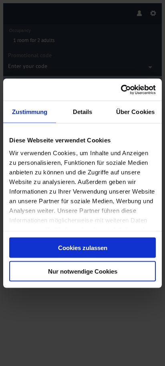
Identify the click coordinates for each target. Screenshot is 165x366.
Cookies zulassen (82, 247)
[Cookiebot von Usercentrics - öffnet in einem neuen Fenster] (121, 89)
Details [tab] (83, 111)
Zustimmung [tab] (30, 111)
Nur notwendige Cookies (82, 271)
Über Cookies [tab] (135, 111)
